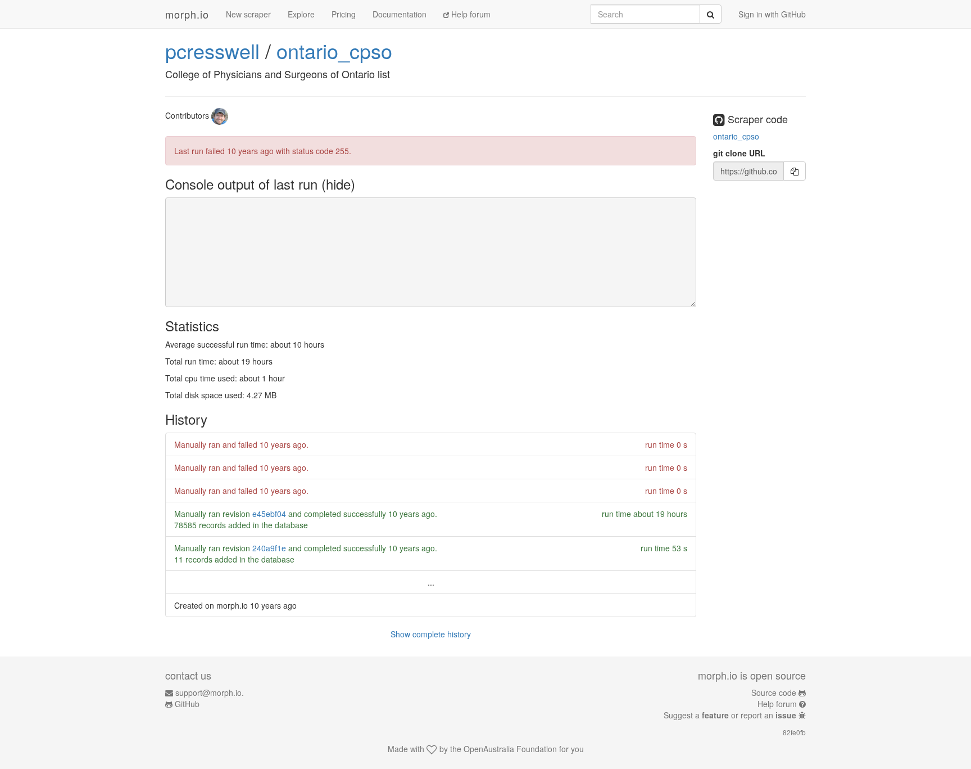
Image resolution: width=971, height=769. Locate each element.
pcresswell (212, 50)
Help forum (470, 14)
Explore (301, 14)
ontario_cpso (334, 50)
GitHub (187, 703)
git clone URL (739, 153)
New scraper (248, 14)
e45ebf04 (269, 513)
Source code (773, 692)
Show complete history (431, 634)
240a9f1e (269, 548)
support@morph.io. (209, 692)
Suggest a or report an (730, 715)
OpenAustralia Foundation (510, 748)
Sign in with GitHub (772, 14)
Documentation (399, 14)
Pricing (344, 14)
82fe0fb (794, 732)
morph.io (187, 14)
